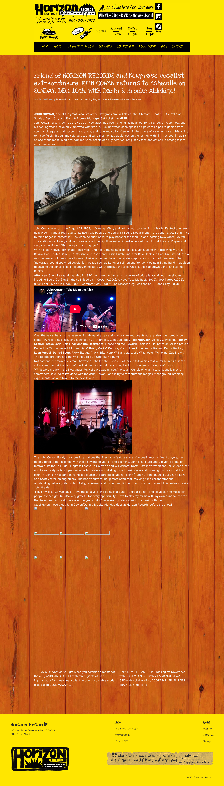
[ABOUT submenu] (62, 47)
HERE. (124, 118)
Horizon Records (28, 725)
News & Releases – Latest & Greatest (121, 99)
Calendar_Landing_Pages (86, 99)
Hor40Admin (63, 99)
